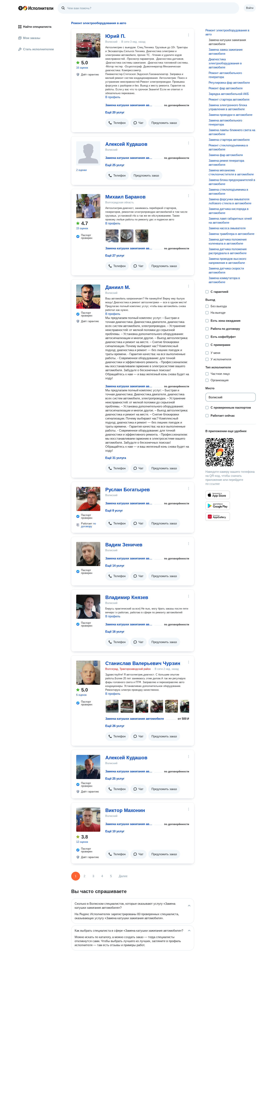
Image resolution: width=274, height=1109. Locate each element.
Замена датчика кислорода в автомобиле (229, 211)
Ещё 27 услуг (114, 255)
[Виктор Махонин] (88, 820)
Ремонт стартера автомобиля (229, 99)
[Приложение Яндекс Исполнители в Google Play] (217, 506)
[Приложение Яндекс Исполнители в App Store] (217, 495)
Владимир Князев (126, 597)
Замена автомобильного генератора (225, 122)
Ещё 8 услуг (114, 510)
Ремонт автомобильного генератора (225, 75)
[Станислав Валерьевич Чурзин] (88, 673)
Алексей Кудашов (126, 144)
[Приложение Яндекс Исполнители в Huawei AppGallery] (217, 516)
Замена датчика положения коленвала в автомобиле (228, 241)
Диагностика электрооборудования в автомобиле (225, 63)
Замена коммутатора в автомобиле (224, 280)
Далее (123, 876)
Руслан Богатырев (127, 489)
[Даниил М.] (88, 297)
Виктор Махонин (125, 810)
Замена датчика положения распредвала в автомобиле (228, 251)
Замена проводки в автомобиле (230, 114)
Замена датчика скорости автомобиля (226, 270)
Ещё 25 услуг (114, 165)
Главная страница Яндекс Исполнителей (36, 8)
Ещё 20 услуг (114, 112)
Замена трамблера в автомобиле (231, 233)
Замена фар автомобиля (226, 155)
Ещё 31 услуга (115, 457)
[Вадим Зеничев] (88, 554)
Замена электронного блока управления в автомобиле (228, 107)
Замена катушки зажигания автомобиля (129, 105)
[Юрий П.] (88, 45)
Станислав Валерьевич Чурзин (142, 663)
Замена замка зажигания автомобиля (226, 51)
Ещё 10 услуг (114, 831)
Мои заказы (31, 38)
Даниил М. (117, 287)
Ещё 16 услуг (114, 631)
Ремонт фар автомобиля (226, 88)
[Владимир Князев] (88, 607)
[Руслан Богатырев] (88, 499)
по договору (88, 525)
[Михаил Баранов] (88, 206)
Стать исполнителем (38, 49)
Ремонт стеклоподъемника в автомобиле (228, 147)
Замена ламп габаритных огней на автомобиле (230, 220)
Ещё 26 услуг (114, 726)
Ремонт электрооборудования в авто (227, 32)
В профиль (112, 97)
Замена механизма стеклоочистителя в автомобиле (231, 172)
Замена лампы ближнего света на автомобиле (232, 132)
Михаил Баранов (125, 196)
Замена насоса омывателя (227, 228)
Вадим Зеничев (123, 544)
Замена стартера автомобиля (229, 139)
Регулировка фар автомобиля (229, 82)
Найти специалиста (37, 26)
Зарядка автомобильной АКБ (229, 94)
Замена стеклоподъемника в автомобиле (228, 191)
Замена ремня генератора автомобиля (226, 162)
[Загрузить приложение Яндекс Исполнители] (230, 452)
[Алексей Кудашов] (88, 153)
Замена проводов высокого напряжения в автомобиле (227, 260)
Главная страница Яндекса (20, 8)
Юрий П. (115, 36)
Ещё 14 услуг (114, 565)
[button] (117, 122)
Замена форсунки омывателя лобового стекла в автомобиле (230, 201)
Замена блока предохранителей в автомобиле (232, 182)
